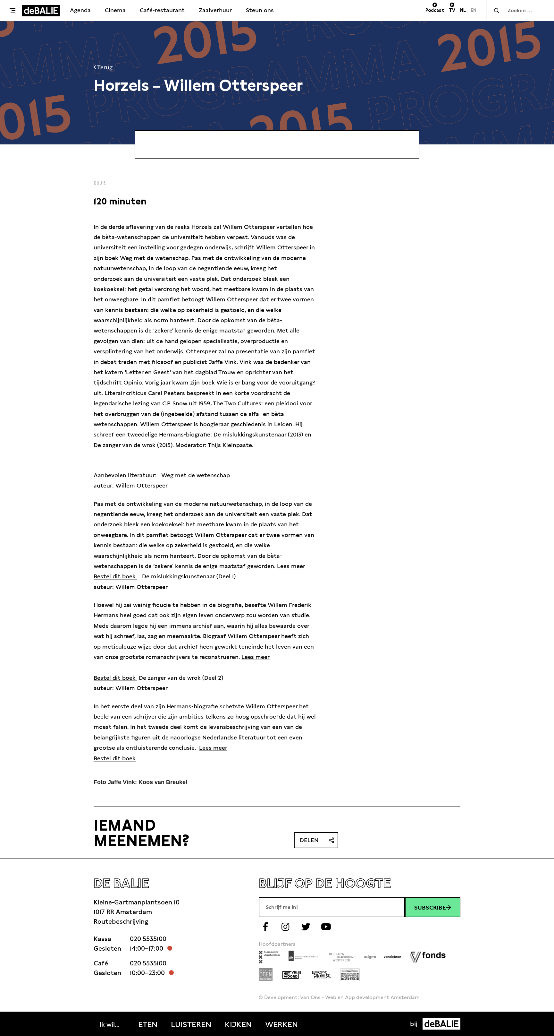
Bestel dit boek (115, 576)
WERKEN (281, 1024)
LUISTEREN (191, 1024)
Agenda (80, 10)
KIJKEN (238, 1024)
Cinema (115, 10)
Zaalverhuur (215, 10)
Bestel (102, 758)
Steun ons (260, 10)
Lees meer (291, 566)
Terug (104, 67)
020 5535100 (148, 939)
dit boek (123, 758)
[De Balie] (41, 10)
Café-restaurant (162, 10)
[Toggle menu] (12, 10)
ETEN (147, 1024)
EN (473, 10)
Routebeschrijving (121, 921)
